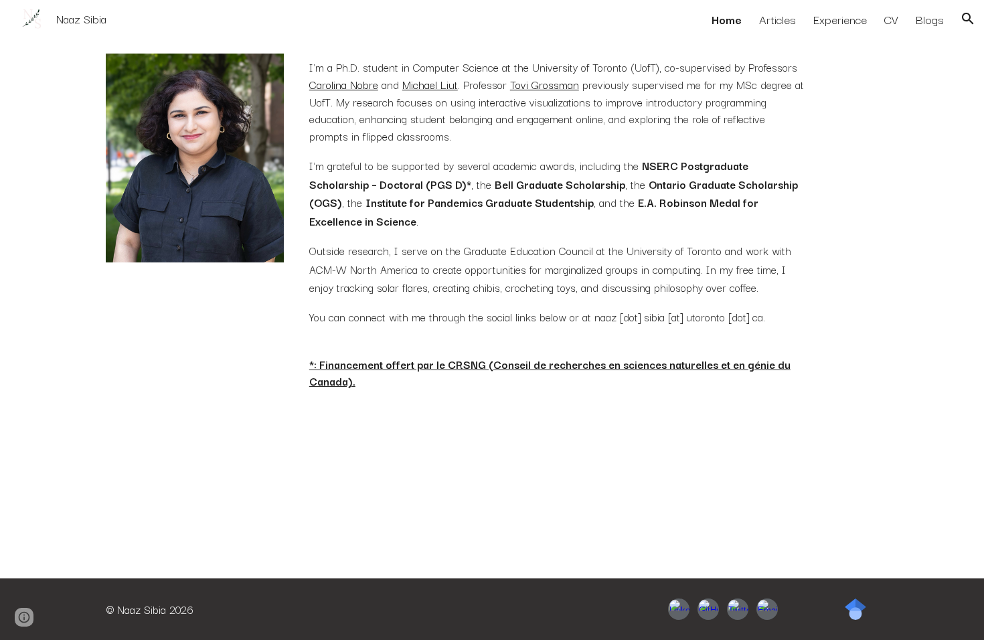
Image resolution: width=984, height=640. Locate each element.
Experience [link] (840, 19)
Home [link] (727, 19)
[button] (968, 19)
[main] (558, 225)
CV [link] (891, 19)
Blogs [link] (930, 19)
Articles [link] (777, 19)
